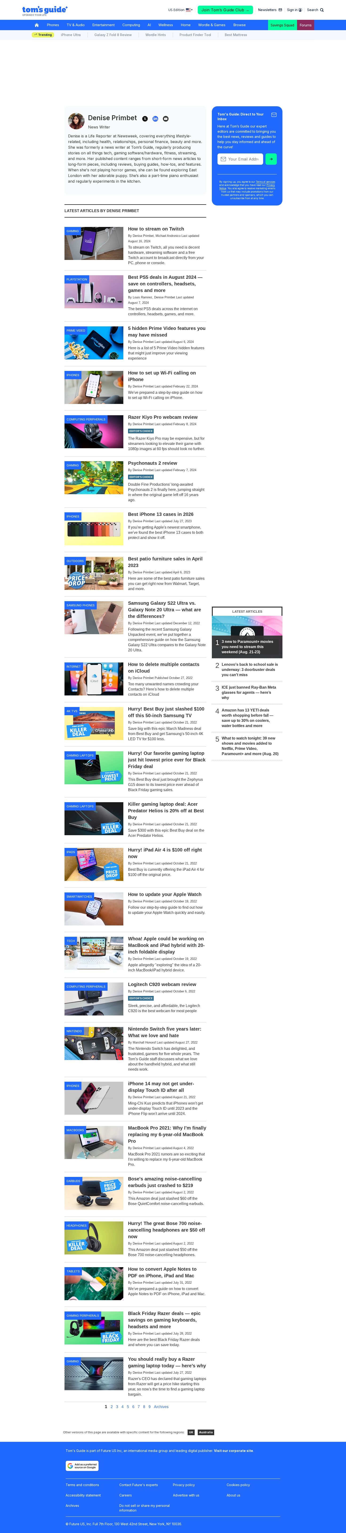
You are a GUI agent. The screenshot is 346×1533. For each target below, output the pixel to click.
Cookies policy (238, 1485)
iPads (71, 852)
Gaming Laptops (80, 755)
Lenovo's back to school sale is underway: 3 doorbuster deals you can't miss (250, 669)
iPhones (73, 375)
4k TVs (72, 711)
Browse (239, 25)
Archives (161, 1407)
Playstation (77, 279)
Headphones (77, 1225)
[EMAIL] (166, 119)
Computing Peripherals (86, 419)
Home (186, 25)
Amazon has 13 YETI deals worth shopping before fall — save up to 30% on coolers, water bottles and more (247, 718)
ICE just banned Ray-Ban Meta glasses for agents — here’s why (249, 692)
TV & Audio (76, 25)
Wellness (165, 25)
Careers (125, 1495)
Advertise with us (186, 1495)
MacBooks (75, 1130)
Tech (71, 941)
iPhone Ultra (71, 35)
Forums (306, 25)
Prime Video (76, 330)
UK (191, 1432)
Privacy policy (184, 1485)
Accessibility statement (83, 1495)
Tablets (73, 1271)
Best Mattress (236, 35)
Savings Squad (282, 25)
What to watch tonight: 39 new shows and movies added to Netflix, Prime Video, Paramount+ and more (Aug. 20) (250, 746)
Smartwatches (79, 896)
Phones (53, 25)
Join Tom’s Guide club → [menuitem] (225, 10)
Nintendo (74, 1031)
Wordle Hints (155, 35)
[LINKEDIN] (155, 119)
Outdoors (75, 561)
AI (149, 25)
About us (233, 1495)
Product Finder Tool (195, 35)
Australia (206, 1432)
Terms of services (265, 181)
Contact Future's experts (138, 1485)
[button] (315, 10)
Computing (131, 25)
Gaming (73, 231)
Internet (74, 666)
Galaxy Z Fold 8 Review (113, 35)
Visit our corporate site (233, 1451)
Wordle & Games (211, 25)
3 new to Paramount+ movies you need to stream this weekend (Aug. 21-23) (247, 647)
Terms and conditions (82, 1485)
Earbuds (73, 1181)
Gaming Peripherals (83, 1315)
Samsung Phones (81, 605)
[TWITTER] (145, 119)
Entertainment (103, 25)
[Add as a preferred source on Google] (82, 1466)
